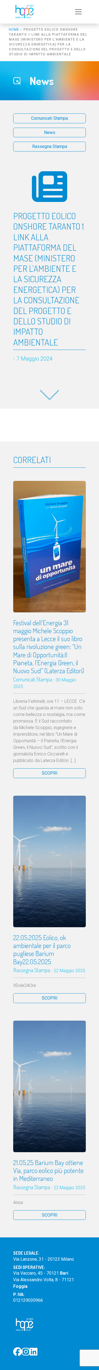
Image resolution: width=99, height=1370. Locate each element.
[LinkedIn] (33, 1352)
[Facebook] (17, 1352)
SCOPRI (49, 773)
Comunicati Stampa (49, 118)
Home (14, 30)
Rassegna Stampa (49, 146)
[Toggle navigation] (78, 12)
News (49, 132)
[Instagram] (26, 1352)
